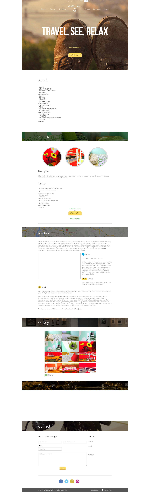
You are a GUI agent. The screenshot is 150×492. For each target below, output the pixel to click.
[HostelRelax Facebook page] (61, 481)
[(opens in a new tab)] (48, 396)
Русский (77, 1)
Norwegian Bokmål (107, 1)
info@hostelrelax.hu (75, 48)
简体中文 (86, 1)
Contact (106, 9)
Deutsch (91, 1)
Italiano (95, 1)
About (43, 9)
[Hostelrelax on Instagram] (78, 481)
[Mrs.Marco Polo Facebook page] (72, 481)
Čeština (100, 1)
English (68, 1)
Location (62, 9)
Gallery (87, 9)
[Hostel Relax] (53, 340)
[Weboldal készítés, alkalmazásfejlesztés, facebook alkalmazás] (106, 489)
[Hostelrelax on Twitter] (66, 481)
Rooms (52, 9)
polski (72, 1)
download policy (75, 219)
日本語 (81, 1)
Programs (96, 9)
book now (75, 55)
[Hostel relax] (87, 340)
